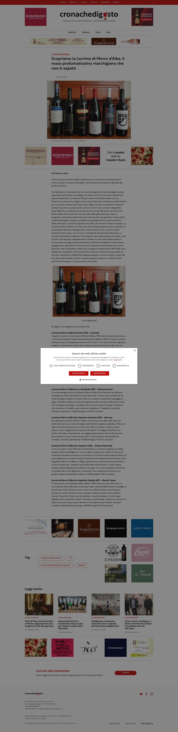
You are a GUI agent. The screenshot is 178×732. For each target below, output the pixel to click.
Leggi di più (118, 360)
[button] (89, 379)
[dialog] (89, 366)
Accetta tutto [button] (79, 373)
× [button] (135, 350)
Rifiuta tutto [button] (99, 373)
